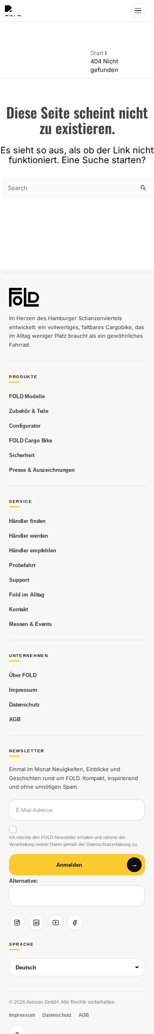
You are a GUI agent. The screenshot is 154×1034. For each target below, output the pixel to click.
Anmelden (69, 865)
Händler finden (27, 521)
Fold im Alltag (26, 595)
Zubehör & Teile (28, 411)
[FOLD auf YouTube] (55, 922)
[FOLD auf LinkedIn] (36, 922)
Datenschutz (24, 705)
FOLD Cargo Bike (30, 440)
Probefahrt (22, 565)
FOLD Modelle (26, 396)
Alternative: (23, 881)
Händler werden (28, 536)
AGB (15, 719)
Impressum (23, 690)
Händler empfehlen (32, 550)
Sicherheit (21, 455)
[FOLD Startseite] (15, 10)
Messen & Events (30, 624)
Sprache (21, 944)
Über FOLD (23, 675)
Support (19, 580)
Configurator (24, 426)
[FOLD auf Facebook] (75, 922)
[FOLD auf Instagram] (17, 922)
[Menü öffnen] (138, 10)
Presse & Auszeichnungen (42, 470)
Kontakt (18, 609)
